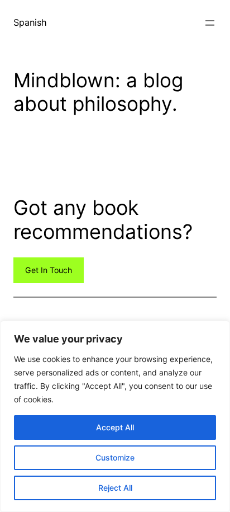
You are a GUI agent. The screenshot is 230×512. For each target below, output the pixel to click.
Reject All (115, 487)
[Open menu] (210, 23)
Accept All (115, 427)
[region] (115, 416)
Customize (115, 457)
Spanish (30, 22)
